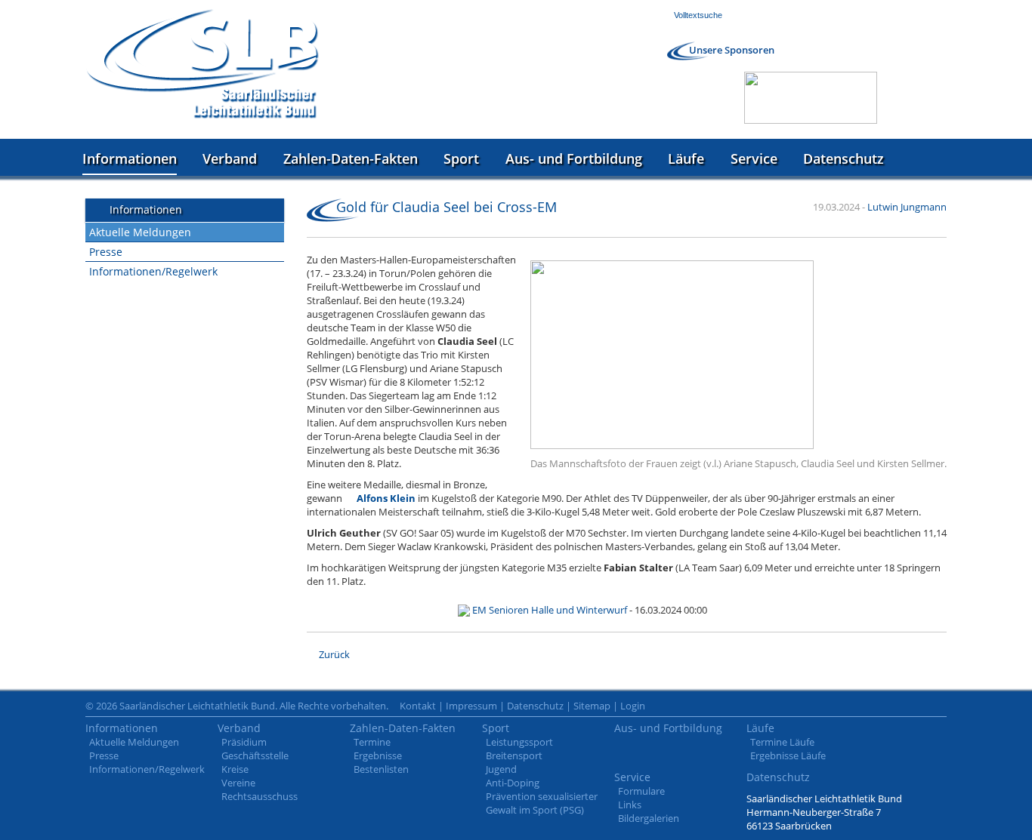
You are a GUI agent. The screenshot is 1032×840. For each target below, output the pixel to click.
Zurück (334, 654)
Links (629, 804)
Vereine (238, 782)
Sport (461, 158)
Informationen (129, 158)
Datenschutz (843, 158)
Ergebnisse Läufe (788, 755)
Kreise (235, 769)
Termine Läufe (782, 742)
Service (754, 158)
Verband (229, 158)
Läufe (686, 158)
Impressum (471, 705)
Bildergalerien (648, 818)
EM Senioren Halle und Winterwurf (549, 610)
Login (632, 705)
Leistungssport (519, 742)
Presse (105, 252)
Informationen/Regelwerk (153, 271)
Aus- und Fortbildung (573, 158)
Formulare (641, 791)
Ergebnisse (378, 755)
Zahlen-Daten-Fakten (350, 158)
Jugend (501, 769)
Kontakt (418, 705)
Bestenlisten (381, 769)
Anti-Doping (512, 782)
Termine (372, 742)
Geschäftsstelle (255, 755)
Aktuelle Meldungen (140, 232)
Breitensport (514, 755)
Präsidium (244, 742)
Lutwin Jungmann (907, 207)
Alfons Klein (386, 498)
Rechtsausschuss (259, 796)
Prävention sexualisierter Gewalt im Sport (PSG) (542, 803)
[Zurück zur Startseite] (202, 64)
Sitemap (591, 705)
